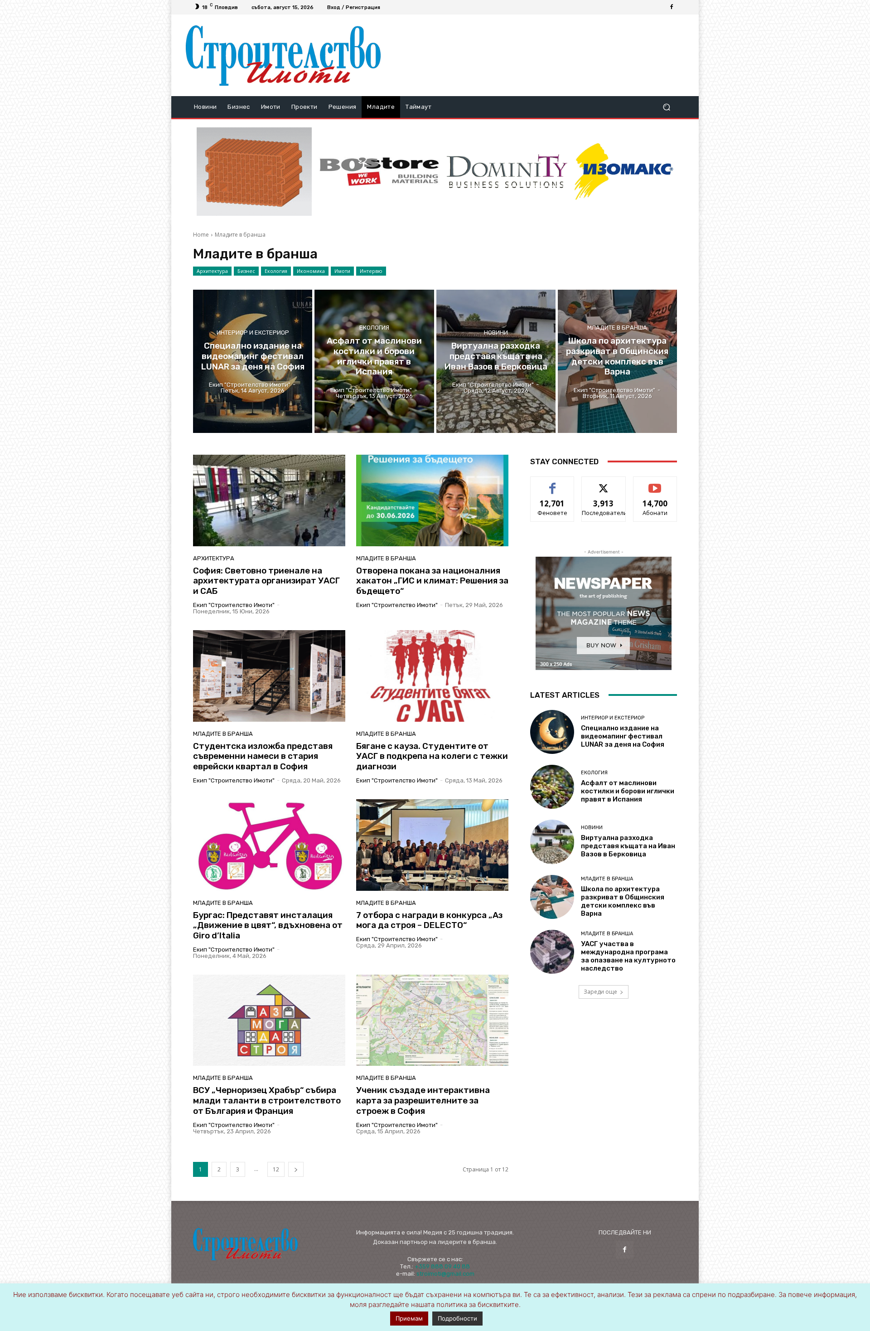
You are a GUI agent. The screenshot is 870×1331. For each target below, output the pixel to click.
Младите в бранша (617, 327)
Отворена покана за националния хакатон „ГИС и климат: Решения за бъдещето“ (432, 581)
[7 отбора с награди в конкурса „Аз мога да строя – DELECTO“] (432, 845)
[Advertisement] (536, 55)
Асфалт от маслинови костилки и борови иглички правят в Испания (627, 791)
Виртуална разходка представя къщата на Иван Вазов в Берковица (628, 846)
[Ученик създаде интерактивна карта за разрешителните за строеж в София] (432, 1020)
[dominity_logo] (507, 171)
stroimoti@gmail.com (445, 1273)
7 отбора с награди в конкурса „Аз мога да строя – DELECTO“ (429, 920)
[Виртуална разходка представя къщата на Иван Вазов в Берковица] (496, 361)
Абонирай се (655, 483)
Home (201, 234)
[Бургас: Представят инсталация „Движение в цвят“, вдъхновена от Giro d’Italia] (269, 845)
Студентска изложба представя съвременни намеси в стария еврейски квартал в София (263, 756)
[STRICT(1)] (624, 172)
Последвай (603, 483)
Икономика (311, 270)
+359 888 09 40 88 (442, 1266)
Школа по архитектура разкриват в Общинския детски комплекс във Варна (622, 901)
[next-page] (296, 1169)
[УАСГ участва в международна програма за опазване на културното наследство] (552, 952)
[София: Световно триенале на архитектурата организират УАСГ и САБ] (269, 500)
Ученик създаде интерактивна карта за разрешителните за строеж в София (423, 1100)
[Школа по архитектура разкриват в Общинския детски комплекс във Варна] (617, 361)
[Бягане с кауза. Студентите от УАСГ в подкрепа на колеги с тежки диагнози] (432, 676)
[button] (666, 107)
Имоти (342, 270)
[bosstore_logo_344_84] (379, 171)
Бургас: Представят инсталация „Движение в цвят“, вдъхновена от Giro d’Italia (268, 925)
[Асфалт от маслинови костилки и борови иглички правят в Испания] (374, 361)
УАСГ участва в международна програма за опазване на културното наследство (628, 956)
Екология (276, 270)
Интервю (371, 270)
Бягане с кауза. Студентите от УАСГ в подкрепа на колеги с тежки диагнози (432, 756)
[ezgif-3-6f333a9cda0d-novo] (254, 171)
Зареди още (600, 992)
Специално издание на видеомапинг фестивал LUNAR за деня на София (622, 736)
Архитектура (212, 270)
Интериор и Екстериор (253, 332)
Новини (496, 332)
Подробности (457, 1318)
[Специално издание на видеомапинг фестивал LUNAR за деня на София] (252, 361)
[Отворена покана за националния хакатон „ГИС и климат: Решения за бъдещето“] (432, 500)
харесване (552, 483)
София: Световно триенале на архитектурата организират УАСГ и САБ (266, 581)
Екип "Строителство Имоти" (234, 605)
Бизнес (246, 270)
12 (276, 1169)
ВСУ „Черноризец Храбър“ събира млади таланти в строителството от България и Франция (267, 1100)
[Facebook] (671, 7)
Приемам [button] (409, 1318)
